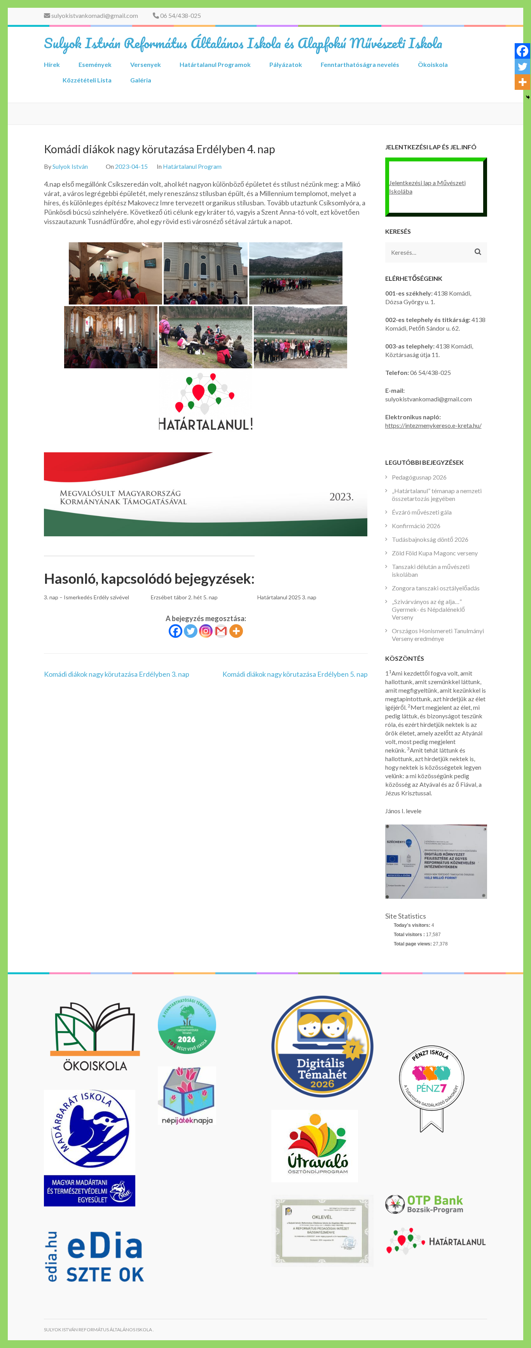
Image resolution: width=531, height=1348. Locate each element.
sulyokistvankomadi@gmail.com (94, 15)
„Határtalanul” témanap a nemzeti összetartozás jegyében (437, 494)
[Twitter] (190, 631)
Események (95, 64)
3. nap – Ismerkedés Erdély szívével (86, 597)
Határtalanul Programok (215, 64)
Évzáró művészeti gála (422, 512)
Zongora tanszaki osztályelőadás (436, 588)
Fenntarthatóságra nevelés (360, 64)
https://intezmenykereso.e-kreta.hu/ (433, 425)
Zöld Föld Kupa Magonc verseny (435, 553)
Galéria (140, 80)
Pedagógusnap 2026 (419, 477)
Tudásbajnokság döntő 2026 (430, 539)
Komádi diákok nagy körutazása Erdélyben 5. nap (295, 674)
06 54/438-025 (180, 15)
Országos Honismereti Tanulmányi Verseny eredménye (438, 634)
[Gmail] (221, 631)
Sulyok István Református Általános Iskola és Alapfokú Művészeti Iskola (243, 43)
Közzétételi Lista (87, 80)
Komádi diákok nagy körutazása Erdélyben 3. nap (116, 674)
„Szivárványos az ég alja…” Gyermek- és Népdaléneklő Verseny (428, 609)
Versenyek (145, 64)
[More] (236, 631)
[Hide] (528, 97)
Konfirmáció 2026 (416, 525)
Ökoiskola (433, 64)
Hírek (52, 64)
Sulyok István (70, 166)
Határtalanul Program (192, 166)
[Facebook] (175, 631)
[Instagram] (206, 631)
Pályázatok (285, 64)
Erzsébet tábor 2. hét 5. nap (184, 597)
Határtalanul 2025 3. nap (286, 597)
